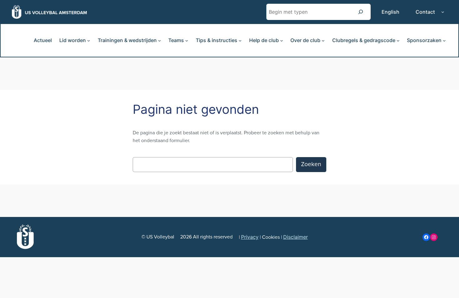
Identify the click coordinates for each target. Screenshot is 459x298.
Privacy (250, 237)
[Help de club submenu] (281, 40)
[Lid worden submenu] (88, 40)
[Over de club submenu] (323, 40)
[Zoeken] (360, 11)
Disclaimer (295, 237)
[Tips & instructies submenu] (240, 40)
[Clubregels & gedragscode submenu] (398, 40)
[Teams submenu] (186, 40)
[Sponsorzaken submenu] (444, 40)
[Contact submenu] (442, 11)
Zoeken (311, 164)
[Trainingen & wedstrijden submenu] (159, 40)
